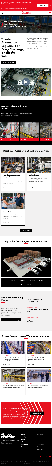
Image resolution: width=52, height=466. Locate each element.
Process (23, 434)
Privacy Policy (40, 444)
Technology (24, 437)
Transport (22, 280)
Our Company (24, 444)
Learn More (43, 5)
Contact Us (40, 449)
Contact (23, 446)
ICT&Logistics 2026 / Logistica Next (37, 310)
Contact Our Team (37, 413)
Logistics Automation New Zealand (36, 321)
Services (23, 439)
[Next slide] (4, 119)
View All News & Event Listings (11, 320)
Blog (38, 439)
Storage (32, 280)
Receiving (12, 280)
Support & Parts (41, 434)
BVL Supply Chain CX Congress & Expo (34, 300)
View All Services (26, 230)
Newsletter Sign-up (42, 446)
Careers (39, 437)
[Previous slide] (2, 119)
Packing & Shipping (26, 284)
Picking (40, 280)
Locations (39, 441)
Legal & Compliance (36, 461)
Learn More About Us (8, 62)
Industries (23, 441)
